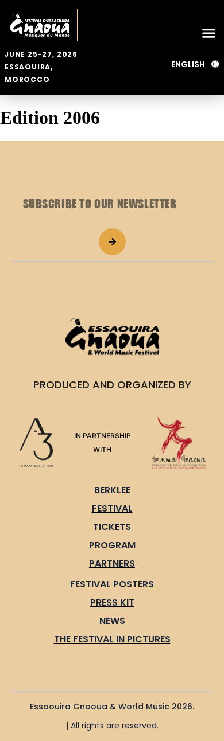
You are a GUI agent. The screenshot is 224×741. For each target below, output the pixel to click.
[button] (209, 33)
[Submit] (112, 241)
